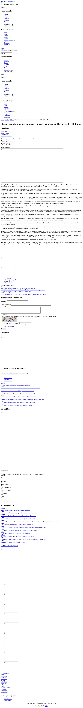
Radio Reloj (4, 682)
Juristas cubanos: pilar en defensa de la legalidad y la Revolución (17, 391)
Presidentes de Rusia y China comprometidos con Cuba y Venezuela (18, 516)
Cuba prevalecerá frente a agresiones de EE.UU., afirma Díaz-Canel (18, 402)
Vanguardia (3, 683)
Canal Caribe (4, 677)
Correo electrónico (5, 304)
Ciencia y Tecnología (9, 40)
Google (12, 285)
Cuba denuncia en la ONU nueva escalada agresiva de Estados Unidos (19, 530)
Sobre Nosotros (8, 699)
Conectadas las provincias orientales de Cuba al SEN (14, 373)
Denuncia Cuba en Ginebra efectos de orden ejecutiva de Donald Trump (19, 519)
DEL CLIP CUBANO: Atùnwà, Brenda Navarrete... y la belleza (17, 536)
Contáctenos (7, 46)
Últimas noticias (8, 378)
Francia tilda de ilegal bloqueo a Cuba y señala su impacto (15, 510)
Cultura (6, 38)
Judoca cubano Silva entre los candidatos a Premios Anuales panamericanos (20, 396)
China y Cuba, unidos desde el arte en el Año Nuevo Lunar (16, 291)
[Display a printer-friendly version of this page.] (10, 280)
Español (11, 25)
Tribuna (3, 680)
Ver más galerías (5, 673)
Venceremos (4, 690)
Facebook (6, 18)
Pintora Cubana (5, 133)
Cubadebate (4, 679)
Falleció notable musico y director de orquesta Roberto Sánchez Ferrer (19, 288)
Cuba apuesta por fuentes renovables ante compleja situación (16, 405)
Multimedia (7, 44)
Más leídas (6, 379)
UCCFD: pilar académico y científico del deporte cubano (15, 385)
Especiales (6, 43)
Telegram (6, 20)
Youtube (6, 14)
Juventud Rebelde (5, 687)
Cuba (5, 34)
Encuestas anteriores (9, 501)
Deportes (6, 37)
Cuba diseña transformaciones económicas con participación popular (18, 394)
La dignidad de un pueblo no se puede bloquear (13, 542)
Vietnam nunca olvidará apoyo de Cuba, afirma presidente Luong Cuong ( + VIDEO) (22, 539)
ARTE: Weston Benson (7, 292)
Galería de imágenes (9, 545)
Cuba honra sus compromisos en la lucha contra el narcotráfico (17, 524)
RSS (5, 21)
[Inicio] (3, 2)
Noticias (7, 120)
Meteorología (4, 676)
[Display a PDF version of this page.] (8, 282)
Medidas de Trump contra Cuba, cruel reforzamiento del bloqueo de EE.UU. (20, 388)
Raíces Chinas (4, 134)
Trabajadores (4, 684)
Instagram (6, 15)
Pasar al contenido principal (8, 1)
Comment (4, 306)
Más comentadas (8, 381)
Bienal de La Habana (6, 136)
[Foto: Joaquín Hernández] (7, 266)
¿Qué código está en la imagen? (10, 323)
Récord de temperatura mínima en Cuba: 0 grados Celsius (15, 533)
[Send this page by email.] (9, 281)
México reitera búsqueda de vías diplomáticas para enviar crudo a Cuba (19, 513)
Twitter (6, 17)
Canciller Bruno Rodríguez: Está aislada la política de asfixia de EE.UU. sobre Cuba (22, 399)
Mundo (6, 35)
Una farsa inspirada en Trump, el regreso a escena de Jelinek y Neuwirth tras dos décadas (23, 294)
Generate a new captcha (8, 326)
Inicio (5, 32)
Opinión (6, 41)
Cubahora (3, 689)
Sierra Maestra (4, 692)
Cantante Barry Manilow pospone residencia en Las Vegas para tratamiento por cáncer (23, 290)
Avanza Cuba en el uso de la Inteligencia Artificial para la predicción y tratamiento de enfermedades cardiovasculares (30, 521)
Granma (3, 686)
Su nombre (4, 301)
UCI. (46, 706)
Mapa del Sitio (7, 700)
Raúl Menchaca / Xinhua (7, 142)
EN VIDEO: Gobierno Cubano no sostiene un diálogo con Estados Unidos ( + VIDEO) (23, 527)
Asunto (3, 303)
